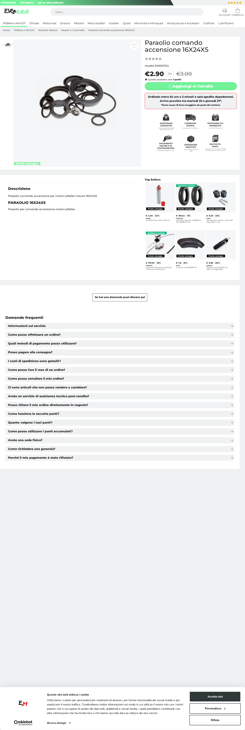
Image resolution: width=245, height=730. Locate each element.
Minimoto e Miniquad (148, 23)
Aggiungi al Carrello (193, 86)
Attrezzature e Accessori (183, 23)
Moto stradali (96, 23)
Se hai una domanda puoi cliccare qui (120, 297)
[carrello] (237, 10)
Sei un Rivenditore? (50, 2)
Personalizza (213, 708)
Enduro (65, 23)
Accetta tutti (215, 696)
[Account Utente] (224, 10)
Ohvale (34, 23)
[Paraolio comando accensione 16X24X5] (77, 103)
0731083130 (8, 2)
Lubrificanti (226, 23)
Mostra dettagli (56, 722)
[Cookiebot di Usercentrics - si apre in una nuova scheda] (23, 723)
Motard (79, 23)
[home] (17, 12)
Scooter (114, 23)
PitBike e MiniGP (14, 23)
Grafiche (208, 23)
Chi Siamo (27, 2)
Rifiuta (215, 720)
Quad (126, 23)
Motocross (49, 23)
